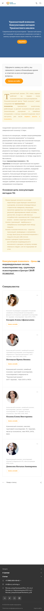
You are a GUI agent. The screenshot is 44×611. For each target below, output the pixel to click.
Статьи (5, 576)
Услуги (4, 569)
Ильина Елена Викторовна (19, 416)
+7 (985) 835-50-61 (12, 580)
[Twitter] (10, 598)
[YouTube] (14, 598)
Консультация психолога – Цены (19, 261)
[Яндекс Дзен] (19, 598)
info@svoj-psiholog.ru (12, 584)
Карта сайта (38, 608)
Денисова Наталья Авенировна (21, 466)
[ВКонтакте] (5, 598)
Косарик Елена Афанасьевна (20, 319)
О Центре (5, 573)
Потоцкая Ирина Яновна (18, 359)
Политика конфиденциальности (12, 608)
